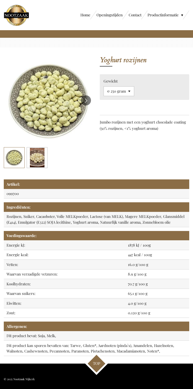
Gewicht (111, 81)
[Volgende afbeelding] (86, 100)
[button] (14, 157)
